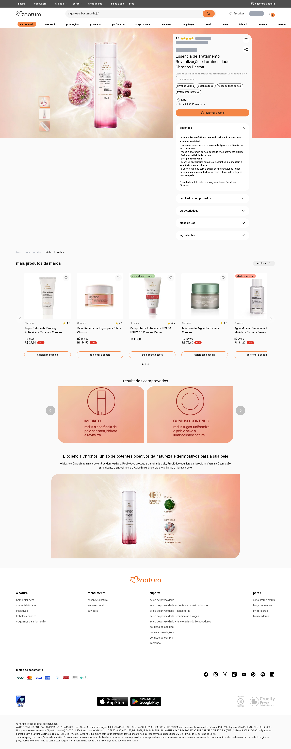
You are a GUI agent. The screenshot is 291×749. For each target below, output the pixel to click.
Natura (21, 3)
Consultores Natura (264, 600)
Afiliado (59, 3)
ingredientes (187, 235)
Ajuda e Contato (96, 605)
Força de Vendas (262, 605)
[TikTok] (234, 674)
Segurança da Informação (31, 621)
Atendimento (95, 3)
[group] (47, 315)
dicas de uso (188, 223)
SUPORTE (155, 593)
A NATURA (22, 593)
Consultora (40, 3)
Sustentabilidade (26, 605)
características (189, 210)
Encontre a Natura (265, 3)
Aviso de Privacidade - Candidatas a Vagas (174, 616)
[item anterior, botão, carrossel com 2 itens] (50, 410)
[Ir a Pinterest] (253, 674)
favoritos (238, 13)
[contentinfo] (66, 323)
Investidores (260, 610)
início (18, 252)
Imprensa (155, 643)
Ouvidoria (93, 610)
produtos (37, 252)
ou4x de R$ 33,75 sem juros (190, 104)
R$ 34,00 (30, 338)
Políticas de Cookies (162, 627)
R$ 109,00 (82, 338)
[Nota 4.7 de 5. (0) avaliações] (203, 38)
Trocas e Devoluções (162, 632)
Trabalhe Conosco (26, 616)
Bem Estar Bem (25, 600)
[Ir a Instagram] (215, 674)
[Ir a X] (225, 674)
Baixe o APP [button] (117, 3)
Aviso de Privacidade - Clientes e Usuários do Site (179, 605)
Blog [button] (131, 3)
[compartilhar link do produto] (246, 49)
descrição (186, 127)
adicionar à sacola (47, 354)
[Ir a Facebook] (206, 674)
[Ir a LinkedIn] (272, 674)
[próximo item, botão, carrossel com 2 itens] (240, 410)
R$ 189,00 (187, 338)
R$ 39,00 (239, 338)
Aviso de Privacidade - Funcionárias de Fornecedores (180, 621)
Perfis (76, 3)
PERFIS (257, 593)
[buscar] (208, 13)
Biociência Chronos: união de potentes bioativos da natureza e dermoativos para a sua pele (145, 456)
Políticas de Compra (161, 637)
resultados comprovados (195, 198)
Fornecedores (261, 616)
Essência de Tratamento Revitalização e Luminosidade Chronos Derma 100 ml (211, 75)
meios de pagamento (29, 670)
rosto (27, 252)
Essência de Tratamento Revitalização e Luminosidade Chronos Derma (203, 61)
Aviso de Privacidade (162, 600)
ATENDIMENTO (97, 593)
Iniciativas (22, 610)
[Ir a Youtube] (244, 674)
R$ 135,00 (183, 100)
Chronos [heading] (29, 323)
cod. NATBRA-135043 (186, 79)
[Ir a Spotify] (262, 674)
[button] (246, 40)
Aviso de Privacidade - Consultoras (170, 610)
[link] (47, 331)
